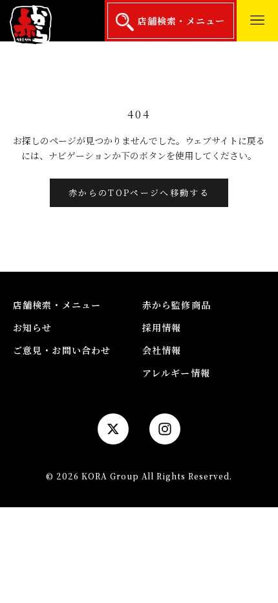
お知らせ (32, 327)
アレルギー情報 (176, 372)
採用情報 (161, 327)
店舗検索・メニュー (179, 20)
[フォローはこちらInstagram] (164, 429)
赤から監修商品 (176, 304)
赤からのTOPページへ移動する (139, 192)
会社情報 (161, 350)
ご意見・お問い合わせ (62, 350)
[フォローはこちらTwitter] (113, 429)
